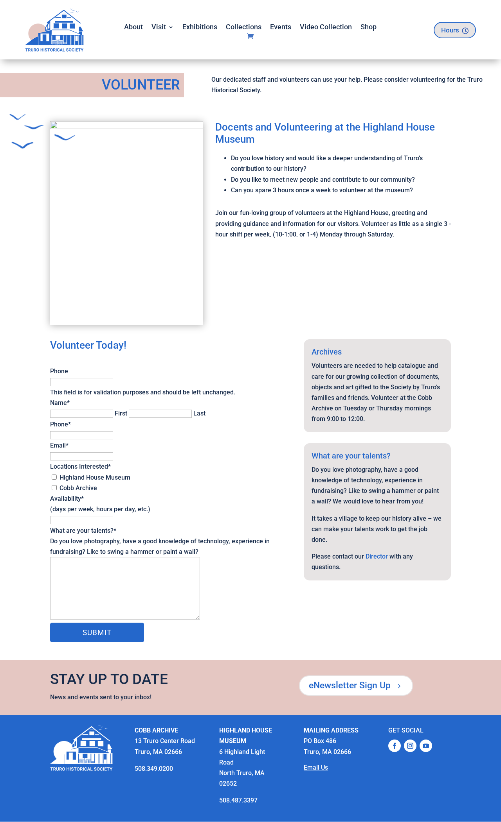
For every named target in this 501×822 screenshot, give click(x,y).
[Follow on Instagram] (410, 746)
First (121, 413)
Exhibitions (199, 27)
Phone (59, 371)
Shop (368, 27)
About (133, 27)
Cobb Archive (78, 488)
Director (377, 556)
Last (199, 413)
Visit (158, 27)
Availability (67, 498)
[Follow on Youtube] (426, 746)
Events (280, 27)
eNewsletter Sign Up (356, 685)
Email (59, 445)
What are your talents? (83, 530)
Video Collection (326, 27)
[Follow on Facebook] (394, 746)
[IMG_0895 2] (126, 127)
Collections (243, 27)
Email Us (316, 767)
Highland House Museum (94, 477)
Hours (455, 30)
